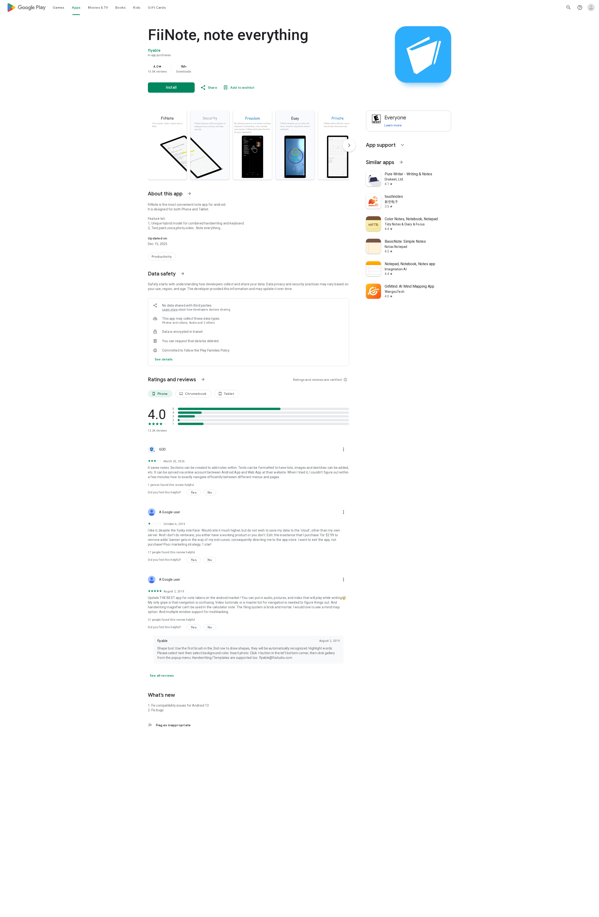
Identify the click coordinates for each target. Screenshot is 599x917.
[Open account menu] (591, 7)
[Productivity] (161, 256)
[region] (241, 69)
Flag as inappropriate (169, 725)
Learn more (170, 309)
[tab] (58, 7)
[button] (167, 145)
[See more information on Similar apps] (401, 162)
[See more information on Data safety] (182, 273)
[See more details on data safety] (164, 359)
